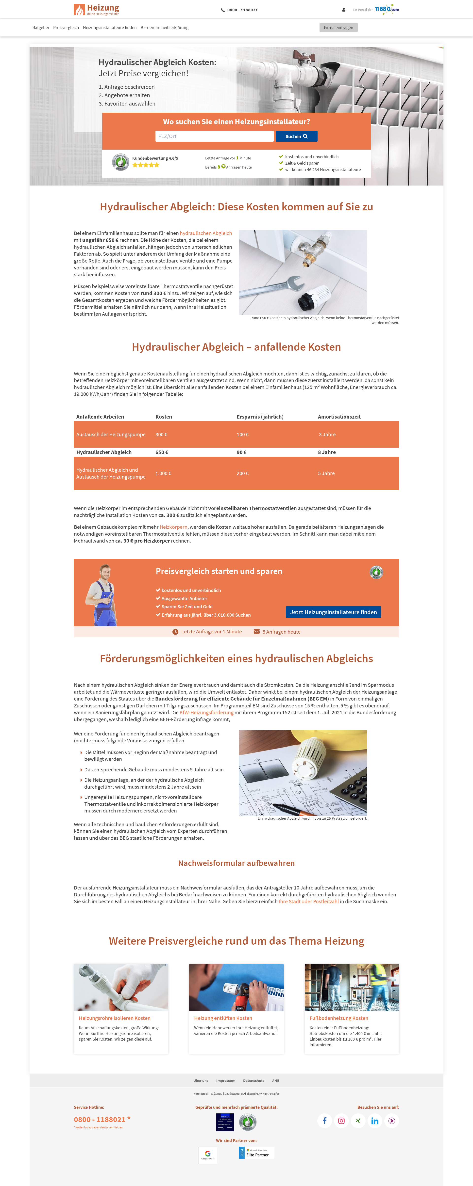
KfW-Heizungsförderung (206, 712)
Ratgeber (41, 27)
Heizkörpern (173, 526)
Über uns (200, 1080)
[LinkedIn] (375, 1120)
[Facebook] (324, 1120)
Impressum (225, 1080)
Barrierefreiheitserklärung (164, 27)
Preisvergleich (66, 27)
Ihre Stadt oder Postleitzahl (309, 901)
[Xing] (358, 1120)
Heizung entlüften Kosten (223, 1017)
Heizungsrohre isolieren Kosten (115, 1017)
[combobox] (214, 136)
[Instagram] (341, 1120)
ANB (276, 1080)
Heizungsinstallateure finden (110, 27)
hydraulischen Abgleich (205, 233)
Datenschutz (253, 1080)
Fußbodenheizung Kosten (339, 1017)
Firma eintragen (338, 27)
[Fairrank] (391, 1120)
